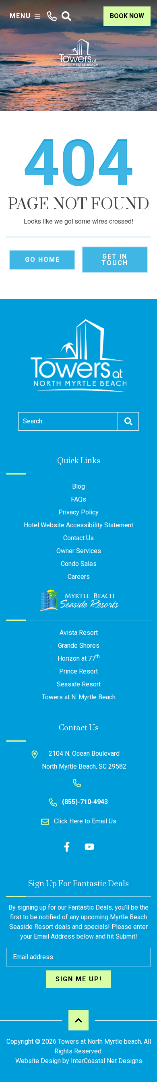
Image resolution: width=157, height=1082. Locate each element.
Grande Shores (78, 645)
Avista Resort (79, 632)
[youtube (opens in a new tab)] (89, 846)
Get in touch (114, 260)
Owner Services (78, 551)
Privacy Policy (78, 512)
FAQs (78, 499)
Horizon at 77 (79, 658)
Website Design (38, 1061)
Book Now (127, 16)
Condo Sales (79, 564)
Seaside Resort (79, 684)
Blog (78, 486)
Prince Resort (78, 671)
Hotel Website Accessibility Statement (78, 525)
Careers (79, 576)
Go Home (42, 259)
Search (32, 421)
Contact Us (78, 538)
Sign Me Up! (79, 979)
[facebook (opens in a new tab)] (68, 846)
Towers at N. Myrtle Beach (79, 697)
